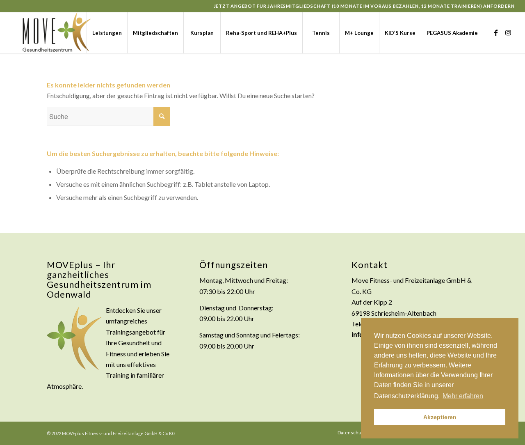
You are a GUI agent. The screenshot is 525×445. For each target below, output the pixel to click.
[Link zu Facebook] (496, 32)
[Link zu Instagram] (508, 32)
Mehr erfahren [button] (463, 395)
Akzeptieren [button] (440, 417)
